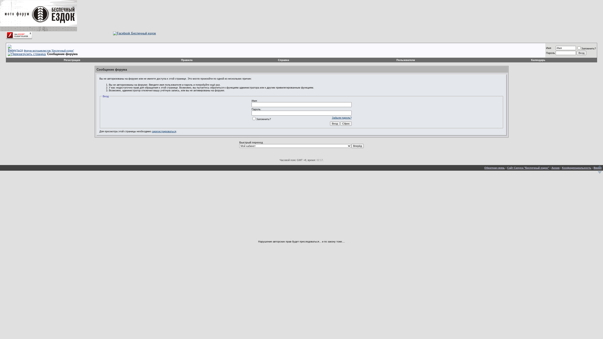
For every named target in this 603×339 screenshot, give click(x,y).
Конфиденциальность (576, 167)
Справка (283, 60)
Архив (555, 167)
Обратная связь (494, 167)
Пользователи (405, 60)
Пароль (550, 53)
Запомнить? (588, 48)
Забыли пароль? (342, 117)
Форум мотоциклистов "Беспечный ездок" (49, 50)
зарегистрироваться (164, 131)
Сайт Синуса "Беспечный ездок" (528, 167)
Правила (186, 60)
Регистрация (72, 60)
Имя (548, 48)
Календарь (538, 60)
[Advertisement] (301, 207)
